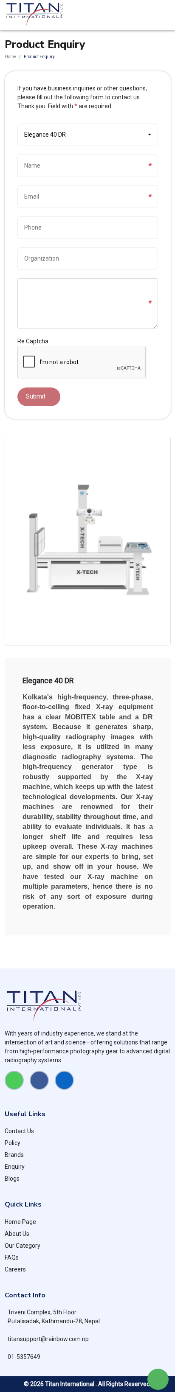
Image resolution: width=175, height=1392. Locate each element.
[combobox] (87, 134)
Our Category (22, 1245)
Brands (14, 1154)
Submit (35, 396)
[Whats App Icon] (158, 1379)
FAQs (12, 1257)
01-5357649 (24, 1356)
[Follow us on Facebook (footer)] (39, 1080)
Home (10, 56)
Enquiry (15, 1166)
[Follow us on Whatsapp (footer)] (14, 1080)
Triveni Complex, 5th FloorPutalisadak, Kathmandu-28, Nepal (54, 1317)
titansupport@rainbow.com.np (48, 1339)
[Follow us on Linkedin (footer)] (64, 1080)
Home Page (20, 1221)
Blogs (12, 1178)
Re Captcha (32, 341)
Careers (15, 1269)
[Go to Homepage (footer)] (88, 1006)
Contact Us (19, 1131)
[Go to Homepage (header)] (35, 15)
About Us (17, 1233)
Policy (12, 1142)
